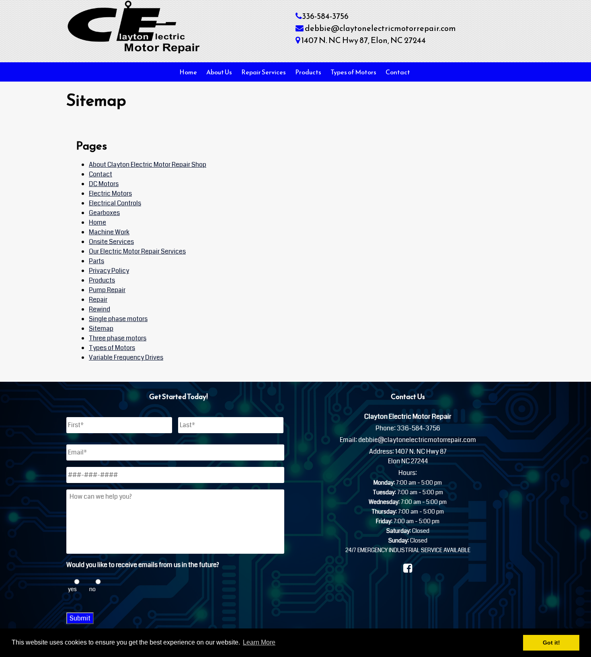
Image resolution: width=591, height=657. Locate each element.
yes (72, 589)
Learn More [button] (259, 642)
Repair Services (263, 72)
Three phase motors (117, 338)
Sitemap (101, 328)
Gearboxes (104, 212)
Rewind (99, 309)
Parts (96, 261)
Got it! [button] (551, 642)
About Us (219, 72)
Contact (398, 72)
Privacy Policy (109, 270)
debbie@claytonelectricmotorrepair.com (380, 28)
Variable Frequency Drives (126, 357)
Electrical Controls (115, 203)
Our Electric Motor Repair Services (137, 251)
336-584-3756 (325, 16)
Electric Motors (110, 193)
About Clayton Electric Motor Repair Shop (147, 164)
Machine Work (109, 232)
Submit (80, 618)
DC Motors (104, 183)
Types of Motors (353, 72)
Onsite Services (111, 241)
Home (188, 72)
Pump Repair (107, 290)
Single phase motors (118, 318)
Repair (98, 299)
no (92, 589)
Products (308, 72)
